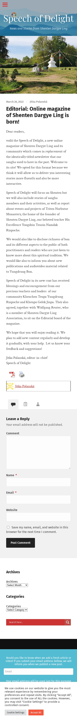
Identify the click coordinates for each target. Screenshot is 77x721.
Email (11, 492)
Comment (12, 433)
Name (11, 475)
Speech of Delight (38, 18)
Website (11, 510)
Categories (13, 606)
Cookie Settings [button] (15, 712)
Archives (12, 581)
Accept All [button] (36, 712)
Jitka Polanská (24, 386)
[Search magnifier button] (67, 622)
